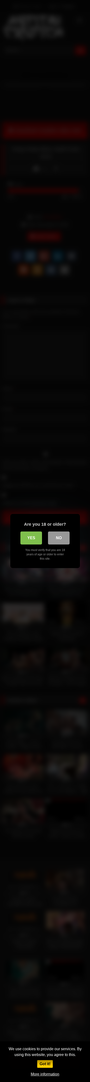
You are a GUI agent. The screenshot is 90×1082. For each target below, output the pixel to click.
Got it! (45, 1064)
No (59, 538)
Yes (31, 538)
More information (45, 1074)
